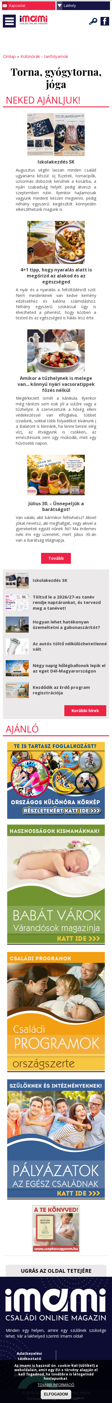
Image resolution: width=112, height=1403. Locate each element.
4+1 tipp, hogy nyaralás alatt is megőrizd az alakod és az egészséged (56, 276)
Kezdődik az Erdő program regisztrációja (61, 690)
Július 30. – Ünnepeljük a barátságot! (56, 506)
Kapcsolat (17, 5)
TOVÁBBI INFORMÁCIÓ (56, 1384)
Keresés (93, 21)
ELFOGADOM (56, 1394)
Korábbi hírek (85, 710)
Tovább (56, 558)
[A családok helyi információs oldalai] (34, 28)
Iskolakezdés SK (56, 162)
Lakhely (70, 5)
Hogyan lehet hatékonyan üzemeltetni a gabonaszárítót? (66, 624)
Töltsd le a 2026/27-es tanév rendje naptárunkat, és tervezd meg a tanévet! (67, 602)
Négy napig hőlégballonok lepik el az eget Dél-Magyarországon (69, 668)
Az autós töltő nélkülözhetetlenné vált (70, 646)
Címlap (9, 56)
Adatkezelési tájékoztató (29, 1356)
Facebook (105, 21)
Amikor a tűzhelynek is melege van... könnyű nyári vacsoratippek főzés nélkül (56, 384)
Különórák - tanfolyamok (44, 56)
